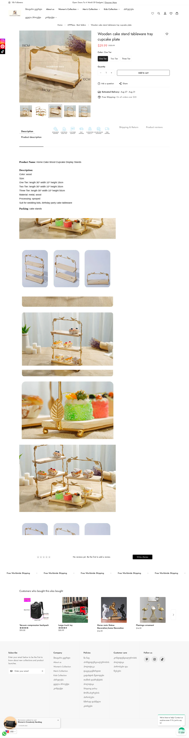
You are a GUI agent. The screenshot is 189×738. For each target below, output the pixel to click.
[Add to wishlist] (167, 34)
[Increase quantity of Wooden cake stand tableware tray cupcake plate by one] (111, 73)
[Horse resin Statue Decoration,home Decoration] (114, 610)
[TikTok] (2, 51)
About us (50, 9)
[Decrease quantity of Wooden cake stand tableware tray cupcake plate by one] (100, 73)
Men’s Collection (90, 9)
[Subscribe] (42, 671)
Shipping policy (90, 688)
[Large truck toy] (75, 610)
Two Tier (114, 58)
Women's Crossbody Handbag (30, 722)
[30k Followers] (162, 659)
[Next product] (173, 615)
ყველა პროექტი (33, 17)
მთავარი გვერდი (33, 9)
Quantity (101, 66)
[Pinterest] (147, 659)
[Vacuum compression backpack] (36, 610)
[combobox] (10, 732)
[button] (177, 13)
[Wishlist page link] (152, 13)
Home (59, 25)
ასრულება (129, 9)
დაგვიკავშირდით (92, 671)
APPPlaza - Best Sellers (77, 25)
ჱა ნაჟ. (87, 657)
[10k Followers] (154, 659)
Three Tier (126, 58)
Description (27, 131)
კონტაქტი (50, 17)
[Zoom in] (86, 36)
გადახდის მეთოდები (94, 675)
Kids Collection (111, 9)
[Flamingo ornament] (152, 610)
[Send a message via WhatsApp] (4, 734)
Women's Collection (67, 9)
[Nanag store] (14, 13)
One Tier (103, 58)
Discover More (111, 2)
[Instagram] (2, 41)
